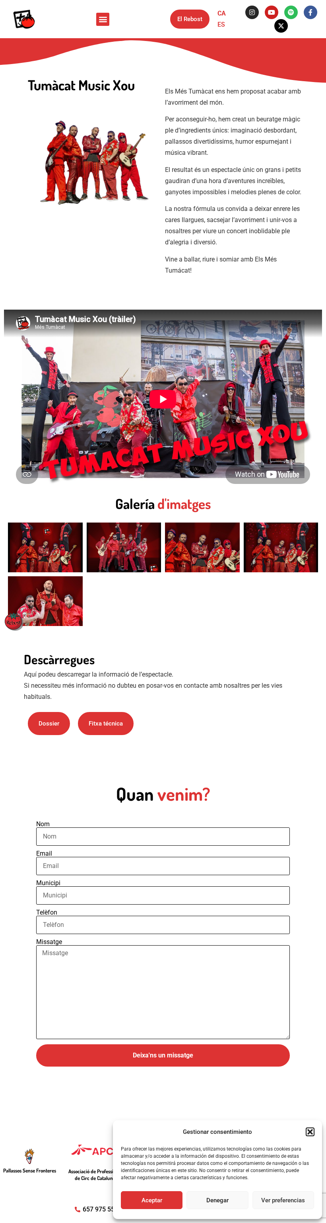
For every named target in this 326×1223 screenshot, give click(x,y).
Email (44, 853)
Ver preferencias (283, 1200)
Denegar (217, 1200)
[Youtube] (271, 12)
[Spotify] (291, 12)
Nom (43, 824)
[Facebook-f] (310, 12)
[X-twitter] (281, 26)
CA (221, 13)
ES (221, 24)
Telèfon (46, 912)
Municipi (48, 883)
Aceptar (152, 1200)
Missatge (49, 942)
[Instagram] (252, 12)
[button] (310, 1132)
